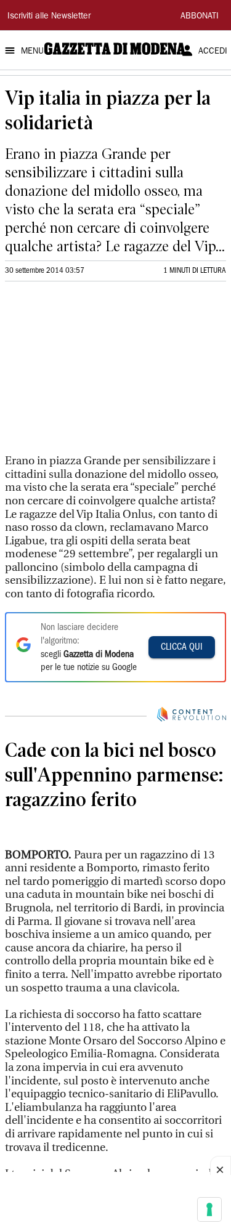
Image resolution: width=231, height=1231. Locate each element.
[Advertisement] (97, 373)
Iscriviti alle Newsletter (49, 16)
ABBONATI (199, 16)
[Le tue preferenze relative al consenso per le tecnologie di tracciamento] (209, 1209)
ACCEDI (212, 51)
